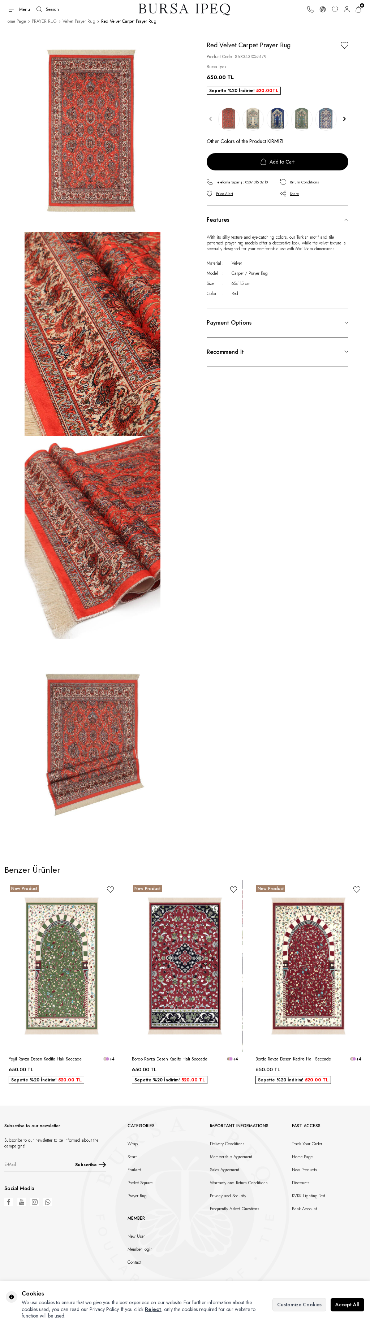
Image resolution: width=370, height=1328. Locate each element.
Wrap (133, 1144)
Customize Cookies (299, 1304)
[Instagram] (34, 1202)
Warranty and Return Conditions (238, 1183)
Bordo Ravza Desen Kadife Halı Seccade (169, 1059)
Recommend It (225, 352)
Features (218, 220)
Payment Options (229, 322)
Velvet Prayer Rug (79, 21)
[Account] (347, 9)
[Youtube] (21, 1202)
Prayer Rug (137, 1196)
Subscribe (86, 1165)
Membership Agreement (231, 1157)
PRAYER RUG (44, 21)
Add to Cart (282, 161)
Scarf (132, 1157)
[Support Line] (310, 9)
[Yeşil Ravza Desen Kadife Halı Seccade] (61, 966)
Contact (134, 1262)
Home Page (15, 21)
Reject (153, 1309)
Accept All (347, 1304)
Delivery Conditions (227, 1144)
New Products (304, 1170)
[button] (210, 119)
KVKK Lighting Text (308, 1196)
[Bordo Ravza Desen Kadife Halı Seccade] (185, 966)
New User (136, 1236)
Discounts (300, 1183)
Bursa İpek (216, 67)
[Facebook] (8, 1202)
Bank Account (304, 1209)
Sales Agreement (224, 1170)
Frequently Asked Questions (234, 1209)
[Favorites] (335, 9)
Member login (140, 1249)
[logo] (185, 9)
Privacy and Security (228, 1196)
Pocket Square (140, 1183)
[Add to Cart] (110, 1042)
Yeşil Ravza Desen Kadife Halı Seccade (45, 1059)
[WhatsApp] (47, 1202)
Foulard (134, 1170)
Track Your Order (307, 1144)
